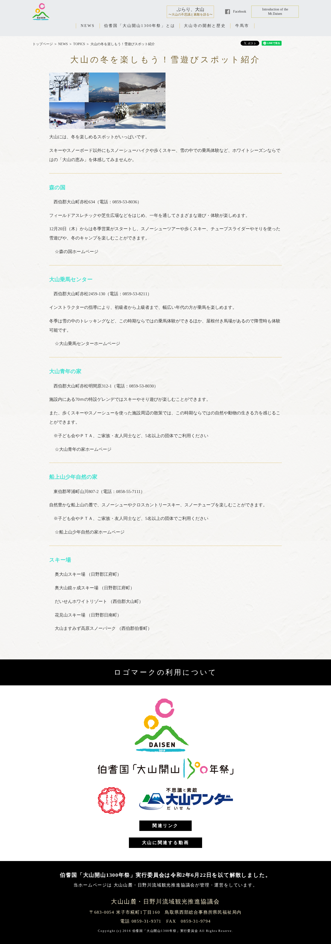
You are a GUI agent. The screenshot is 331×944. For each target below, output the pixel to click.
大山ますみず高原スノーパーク (86, 628)
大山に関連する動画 (165, 842)
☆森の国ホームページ (76, 251)
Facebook (239, 11)
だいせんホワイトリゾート (81, 601)
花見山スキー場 (71, 615)
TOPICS (79, 44)
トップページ (42, 44)
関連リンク (165, 825)
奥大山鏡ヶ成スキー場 (77, 587)
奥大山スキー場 (71, 574)
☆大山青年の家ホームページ (83, 449)
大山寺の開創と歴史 (205, 26)
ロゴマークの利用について (165, 672)
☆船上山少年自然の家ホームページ (90, 532)
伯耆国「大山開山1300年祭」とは (139, 26)
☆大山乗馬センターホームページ (87, 343)
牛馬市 (242, 26)
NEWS (88, 26)
